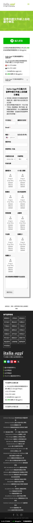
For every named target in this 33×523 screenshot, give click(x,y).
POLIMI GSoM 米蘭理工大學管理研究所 (15, 439)
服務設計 (14, 330)
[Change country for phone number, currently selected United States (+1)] (7, 137)
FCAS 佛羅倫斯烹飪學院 (15, 491)
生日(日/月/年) (22, 135)
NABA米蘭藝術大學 (15, 425)
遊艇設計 (7, 330)
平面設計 (7, 326)
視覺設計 (14, 326)
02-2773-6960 (11, 65)
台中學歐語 (8, 373)
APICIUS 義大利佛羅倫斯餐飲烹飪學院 (15, 460)
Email (7, 127)
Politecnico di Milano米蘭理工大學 (15, 434)
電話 (7, 135)
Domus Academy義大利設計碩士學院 (15, 422)
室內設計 (7, 322)
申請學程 (20, 156)
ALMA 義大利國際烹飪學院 (15, 446)
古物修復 (14, 342)
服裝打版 (22, 338)
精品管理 (7, 342)
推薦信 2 (8, 255)
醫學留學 (22, 342)
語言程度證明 (22, 192)
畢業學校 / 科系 (10, 149)
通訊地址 (8, 142)
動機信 (7, 192)
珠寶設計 (22, 322)
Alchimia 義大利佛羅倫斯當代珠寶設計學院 (16, 472)
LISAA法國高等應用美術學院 (15, 510)
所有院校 (7, 346)
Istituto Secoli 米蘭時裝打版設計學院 (15, 479)
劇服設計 (14, 338)
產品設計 (22, 318)
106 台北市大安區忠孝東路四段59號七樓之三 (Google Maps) (16, 61)
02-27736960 (6, 521)
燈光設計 (7, 338)
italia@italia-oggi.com (14, 71)
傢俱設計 (22, 334)
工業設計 (14, 318)
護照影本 (8, 171)
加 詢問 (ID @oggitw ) (13, 74)
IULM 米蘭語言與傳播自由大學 (15, 458)
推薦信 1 (20, 234)
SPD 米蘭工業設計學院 (21, 432)
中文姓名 (8, 120)
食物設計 (22, 330)
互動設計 (7, 334)
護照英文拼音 (22, 120)
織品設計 (14, 322)
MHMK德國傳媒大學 (15, 507)
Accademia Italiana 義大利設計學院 (15, 496)
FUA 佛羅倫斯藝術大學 (15, 493)
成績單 (20, 213)
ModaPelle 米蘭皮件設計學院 (15, 481)
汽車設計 (22, 326)
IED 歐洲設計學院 (8, 432)
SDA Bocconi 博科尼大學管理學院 (15, 441)
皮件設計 (14, 334)
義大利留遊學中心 (10, 368)
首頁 (12, 306)
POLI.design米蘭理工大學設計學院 (15, 437)
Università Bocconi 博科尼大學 (15, 444)
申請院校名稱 (9, 156)
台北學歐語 (8, 370)
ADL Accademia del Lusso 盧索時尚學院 (15, 467)
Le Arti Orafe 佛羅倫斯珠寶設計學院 (15, 470)
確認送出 (9, 292)
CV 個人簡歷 (21, 171)
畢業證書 (8, 213)
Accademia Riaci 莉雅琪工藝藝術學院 (15, 489)
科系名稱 (8, 163)
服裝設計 (7, 318)
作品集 (7, 234)
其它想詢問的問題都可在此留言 (15, 277)
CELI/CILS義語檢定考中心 (12, 376)
